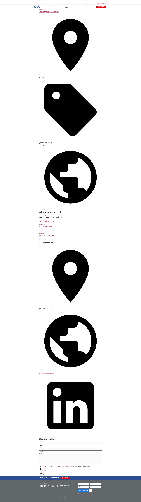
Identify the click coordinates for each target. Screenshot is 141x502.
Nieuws (66, 7)
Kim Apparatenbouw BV (49, 12)
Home (42, 5)
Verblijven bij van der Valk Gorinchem (102, 3)
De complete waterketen (71, 5)
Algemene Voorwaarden (82, 496)
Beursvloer (61, 5)
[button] (101, 7)
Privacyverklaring (63, 466)
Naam (40, 441)
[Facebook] (72, 485)
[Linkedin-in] (71, 485)
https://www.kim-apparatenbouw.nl (46, 209)
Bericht (40, 453)
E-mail (40, 447)
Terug (42, 474)
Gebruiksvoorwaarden (72, 466)
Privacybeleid (83, 499)
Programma (54, 5)
